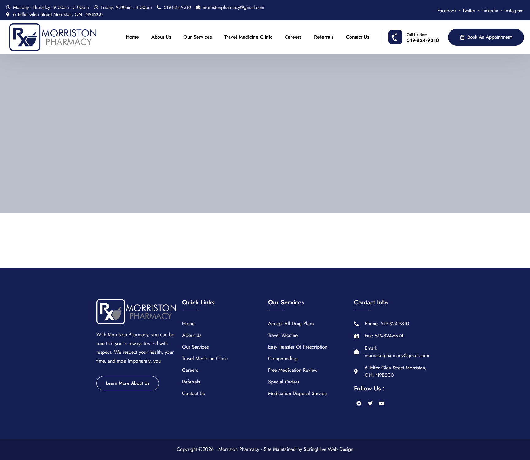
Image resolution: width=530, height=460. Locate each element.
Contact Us (357, 36)
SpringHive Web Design (328, 449)
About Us (161, 36)
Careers (293, 36)
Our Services (197, 36)
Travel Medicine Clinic (248, 36)
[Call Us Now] (395, 37)
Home (132, 36)
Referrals (324, 36)
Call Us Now (417, 34)
